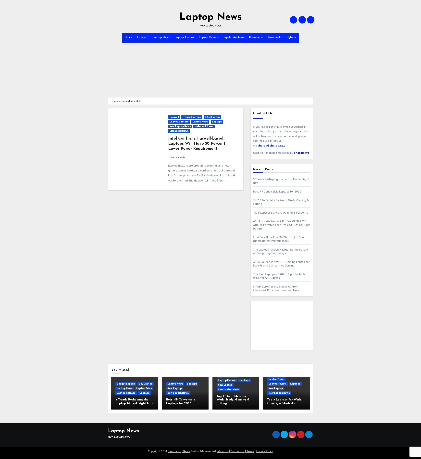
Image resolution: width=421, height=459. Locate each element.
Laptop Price (144, 388)
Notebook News (204, 126)
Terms (250, 451)
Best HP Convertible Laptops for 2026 (277, 191)
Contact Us (238, 451)
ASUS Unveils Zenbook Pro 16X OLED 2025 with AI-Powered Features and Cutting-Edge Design (281, 225)
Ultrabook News (179, 131)
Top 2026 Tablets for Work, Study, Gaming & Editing (233, 400)
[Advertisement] (210, 74)
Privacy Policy (264, 451)
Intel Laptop (212, 117)
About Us (223, 451)
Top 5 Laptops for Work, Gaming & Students (280, 212)
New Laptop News (180, 126)
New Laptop (174, 388)
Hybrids (292, 37)
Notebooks (275, 37)
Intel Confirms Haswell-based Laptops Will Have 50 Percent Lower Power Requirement (196, 144)
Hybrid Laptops (192, 117)
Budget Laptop (126, 383)
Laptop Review (184, 37)
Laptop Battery (179, 121)
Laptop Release (209, 37)
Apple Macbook (234, 37)
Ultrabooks (256, 37)
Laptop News (210, 17)
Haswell (174, 117)
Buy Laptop (145, 383)
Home (128, 37)
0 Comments (178, 157)
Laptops (142, 37)
